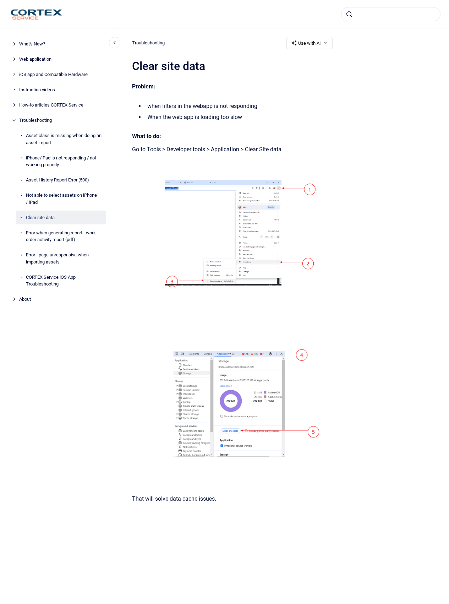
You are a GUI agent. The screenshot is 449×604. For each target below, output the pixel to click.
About (25, 299)
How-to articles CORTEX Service (51, 105)
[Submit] (349, 14)
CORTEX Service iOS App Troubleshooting (51, 280)
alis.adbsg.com (308, 13)
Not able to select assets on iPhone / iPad (61, 198)
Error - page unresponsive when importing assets (57, 258)
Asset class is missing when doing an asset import (64, 139)
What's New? (32, 44)
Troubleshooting (35, 120)
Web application (35, 59)
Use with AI (309, 43)
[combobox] (390, 14)
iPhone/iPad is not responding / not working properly (61, 161)
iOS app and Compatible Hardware (53, 74)
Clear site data (40, 217)
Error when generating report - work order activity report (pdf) (61, 236)
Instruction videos (37, 89)
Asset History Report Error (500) (57, 180)
